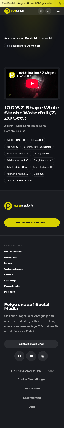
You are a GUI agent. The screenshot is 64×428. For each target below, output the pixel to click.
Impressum (32, 388)
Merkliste (48, 11)
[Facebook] (19, 356)
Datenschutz (32, 397)
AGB (32, 407)
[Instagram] (43, 356)
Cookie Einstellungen (32, 379)
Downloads (12, 286)
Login (41, 11)
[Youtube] (31, 356)
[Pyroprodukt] (14, 10)
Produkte (10, 257)
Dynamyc (10, 280)
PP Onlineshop (14, 251)
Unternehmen (13, 269)
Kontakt (9, 292)
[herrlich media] (51, 371)
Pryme (8, 274)
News (8, 263)
